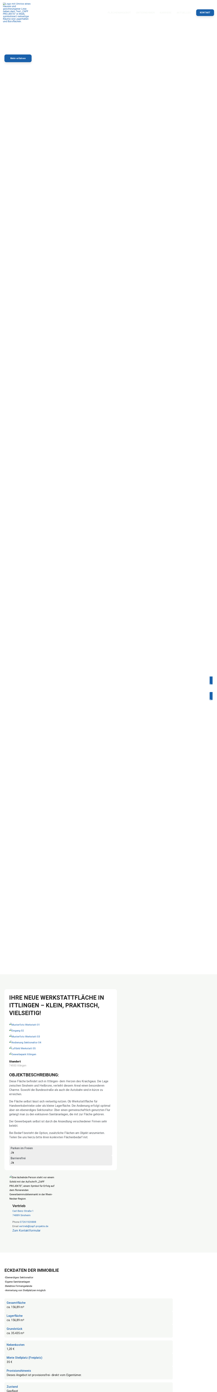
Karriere (166, 12)
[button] (205, 12)
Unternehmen (145, 12)
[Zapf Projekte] (17, 12)
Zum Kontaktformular (26, 1230)
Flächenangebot (119, 12)
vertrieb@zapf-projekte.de (33, 1226)
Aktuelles (184, 12)
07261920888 (28, 1221)
